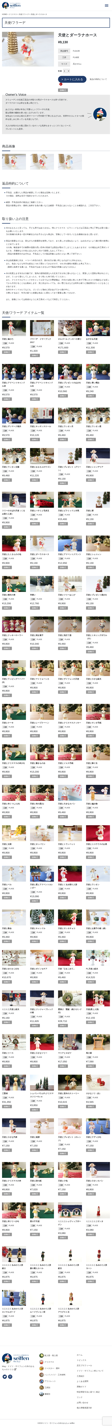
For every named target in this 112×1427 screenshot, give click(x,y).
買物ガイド (81, 1386)
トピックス (81, 1360)
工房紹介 (80, 1376)
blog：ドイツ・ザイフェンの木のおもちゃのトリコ (18, 1368)
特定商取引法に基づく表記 (88, 1392)
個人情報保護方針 (84, 1408)
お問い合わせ (82, 1402)
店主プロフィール (84, 1365)
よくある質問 (82, 1381)
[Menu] (107, 5)
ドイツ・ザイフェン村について (90, 1371)
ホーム (79, 1355)
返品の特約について (98, 79)
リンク (79, 1397)
